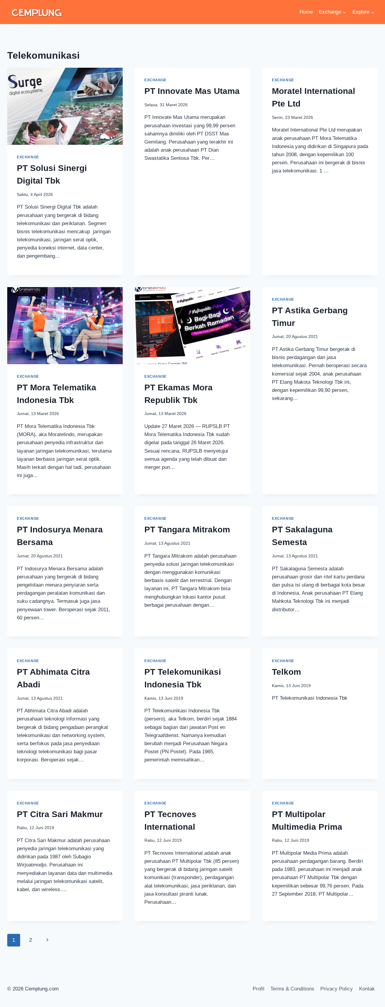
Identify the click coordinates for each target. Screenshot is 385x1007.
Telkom (286, 672)
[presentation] (65, 106)
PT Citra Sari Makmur (60, 814)
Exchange (28, 157)
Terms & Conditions (292, 989)
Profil (258, 989)
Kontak (367, 989)
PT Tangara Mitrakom (187, 529)
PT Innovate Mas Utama (192, 91)
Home (306, 12)
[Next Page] (47, 940)
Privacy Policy (336, 989)
